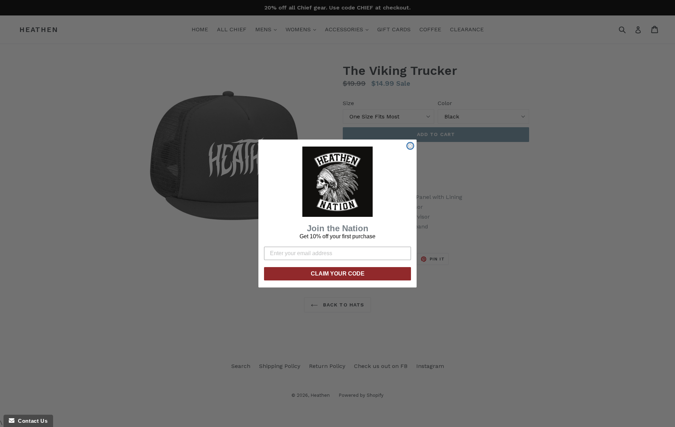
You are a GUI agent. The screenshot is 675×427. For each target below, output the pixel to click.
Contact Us (30, 421)
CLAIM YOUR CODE (338, 274)
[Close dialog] (410, 145)
